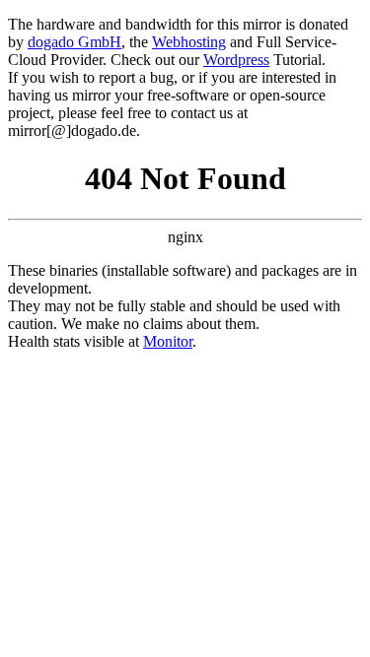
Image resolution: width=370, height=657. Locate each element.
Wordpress (236, 59)
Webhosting (189, 41)
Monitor (167, 341)
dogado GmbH (74, 41)
